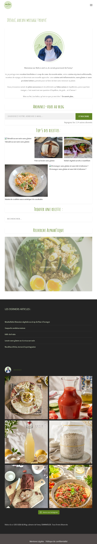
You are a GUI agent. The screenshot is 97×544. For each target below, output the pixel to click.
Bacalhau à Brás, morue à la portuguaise (20, 347)
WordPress (63, 537)
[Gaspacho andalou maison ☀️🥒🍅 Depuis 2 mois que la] (70, 397)
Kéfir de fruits (10, 334)
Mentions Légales (37, 541)
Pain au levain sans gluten (44, 161)
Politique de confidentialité (56, 541)
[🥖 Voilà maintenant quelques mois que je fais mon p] (70, 442)
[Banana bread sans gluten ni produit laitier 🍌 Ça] (26, 486)
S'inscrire (84, 116)
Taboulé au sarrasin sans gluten (17, 142)
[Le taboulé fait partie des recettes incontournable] (70, 486)
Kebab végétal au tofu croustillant (77, 161)
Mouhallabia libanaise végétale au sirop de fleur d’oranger (27, 322)
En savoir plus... (68, 96)
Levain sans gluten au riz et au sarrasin (20, 341)
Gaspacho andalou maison (15, 328)
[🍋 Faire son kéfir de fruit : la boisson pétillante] (26, 442)
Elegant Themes (43, 537)
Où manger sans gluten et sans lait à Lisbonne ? (67, 169)
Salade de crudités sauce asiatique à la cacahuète (24, 199)
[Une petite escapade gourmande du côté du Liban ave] (26, 397)
